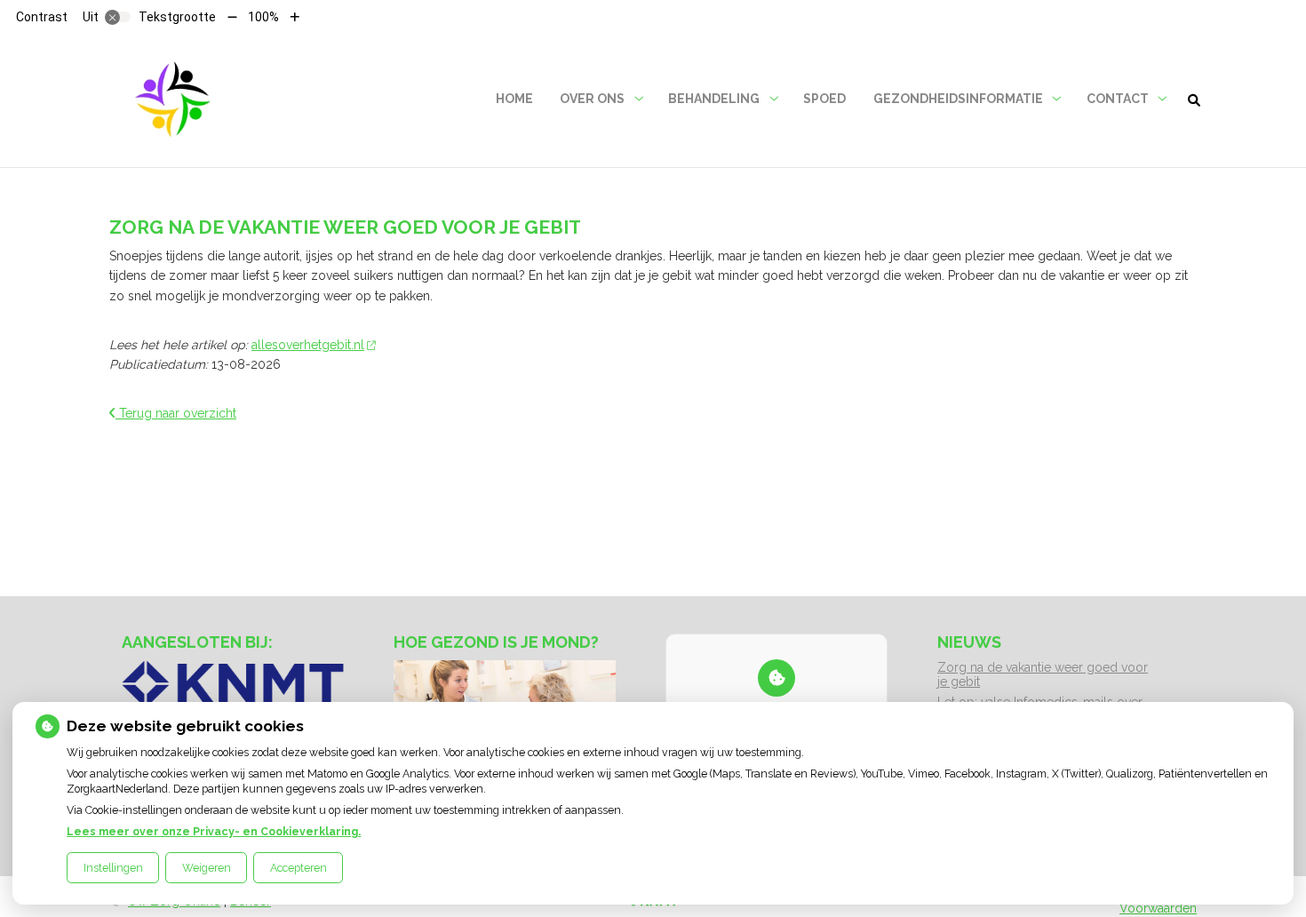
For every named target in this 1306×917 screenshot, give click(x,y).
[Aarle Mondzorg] (172, 99)
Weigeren (206, 867)
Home (514, 99)
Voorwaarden (1158, 908)
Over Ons (592, 99)
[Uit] (118, 17)
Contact (1118, 99)
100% (263, 17)
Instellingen (113, 867)
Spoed (824, 99)
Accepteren (298, 867)
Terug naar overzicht (175, 413)
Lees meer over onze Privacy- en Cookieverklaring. (214, 831)
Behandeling (714, 99)
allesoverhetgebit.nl (307, 345)
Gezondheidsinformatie (958, 99)
